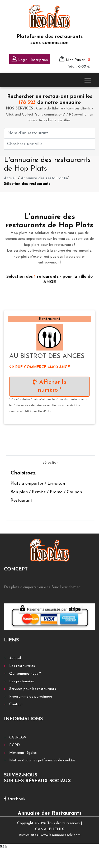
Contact (16, 704)
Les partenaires (22, 681)
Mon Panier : (78, 60)
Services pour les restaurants (32, 689)
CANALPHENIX (49, 829)
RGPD (14, 745)
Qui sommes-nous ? (25, 674)
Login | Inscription (32, 60)
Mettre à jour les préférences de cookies (42, 760)
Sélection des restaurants (27, 184)
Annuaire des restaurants (44, 178)
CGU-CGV (17, 737)
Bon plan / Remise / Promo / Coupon (46, 492)
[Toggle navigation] (88, 80)
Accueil (10, 178)
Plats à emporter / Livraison (38, 484)
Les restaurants (22, 666)
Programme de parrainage (30, 697)
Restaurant (21, 500)
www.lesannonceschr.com (61, 835)
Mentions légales (23, 753)
